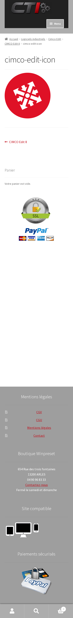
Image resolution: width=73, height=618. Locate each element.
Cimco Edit (54, 39)
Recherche (36, 611)
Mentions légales (39, 428)
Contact (39, 435)
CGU (39, 420)
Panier (56, 608)
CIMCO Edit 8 (12, 43)
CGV (39, 412)
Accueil (13, 39)
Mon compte (12, 611)
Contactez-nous (36, 485)
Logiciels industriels (33, 39)
